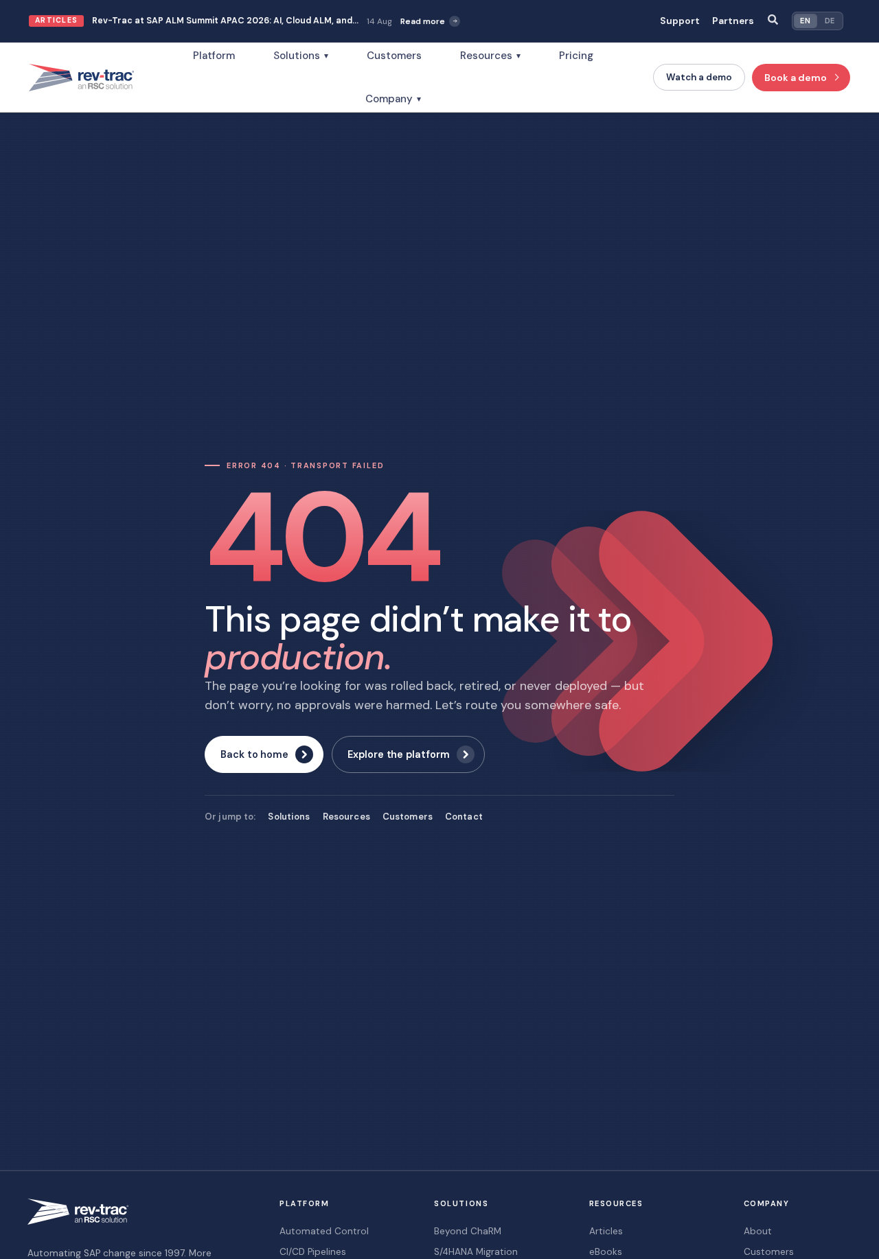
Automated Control (324, 1231)
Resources (490, 55)
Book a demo (795, 77)
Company (393, 99)
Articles (606, 1231)
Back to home (254, 754)
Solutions (300, 55)
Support (680, 21)
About (758, 1231)
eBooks (605, 1252)
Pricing (576, 55)
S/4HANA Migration (476, 1252)
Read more (422, 21)
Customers (394, 55)
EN (805, 20)
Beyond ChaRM (467, 1231)
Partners (733, 21)
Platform (214, 55)
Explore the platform (398, 754)
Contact (464, 816)
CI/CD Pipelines (312, 1252)
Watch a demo (699, 77)
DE (830, 20)
